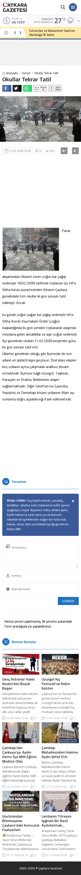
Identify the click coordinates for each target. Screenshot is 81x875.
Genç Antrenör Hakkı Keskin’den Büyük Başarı (18, 684)
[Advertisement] (40, 52)
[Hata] (55, 88)
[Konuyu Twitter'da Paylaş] (17, 88)
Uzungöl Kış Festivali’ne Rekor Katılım (56, 684)
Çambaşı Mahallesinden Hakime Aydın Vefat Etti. (60, 752)
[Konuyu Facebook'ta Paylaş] (6, 88)
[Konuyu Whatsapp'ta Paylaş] (27, 88)
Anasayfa (12, 73)
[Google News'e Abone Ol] (40, 88)
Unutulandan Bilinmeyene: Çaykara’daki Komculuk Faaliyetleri (20, 823)
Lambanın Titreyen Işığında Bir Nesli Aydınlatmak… (56, 821)
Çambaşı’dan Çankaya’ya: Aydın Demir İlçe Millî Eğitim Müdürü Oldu (19, 754)
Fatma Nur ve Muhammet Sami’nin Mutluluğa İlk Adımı (52, 33)
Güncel (26, 73)
